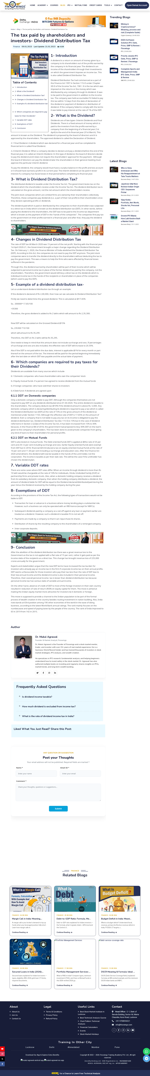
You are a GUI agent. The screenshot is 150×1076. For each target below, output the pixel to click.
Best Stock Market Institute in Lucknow (91, 1013)
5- (16, 103)
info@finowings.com (124, 1024)
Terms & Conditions (54, 1012)
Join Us (15, 1015)
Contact (118, 5)
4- (16, 99)
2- (16, 91)
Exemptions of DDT (24, 124)
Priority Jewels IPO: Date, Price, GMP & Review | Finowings (129, 59)
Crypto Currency (126, 35)
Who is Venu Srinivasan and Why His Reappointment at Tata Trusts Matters (130, 172)
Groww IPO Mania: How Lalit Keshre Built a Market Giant (130, 218)
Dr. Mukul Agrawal (46, 637)
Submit (58, 808)
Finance (16, 46)
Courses (54, 5)
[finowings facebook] (119, 1030)
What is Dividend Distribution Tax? (31, 95)
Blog (62, 5)
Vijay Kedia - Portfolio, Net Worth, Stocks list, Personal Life (130, 204)
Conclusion (21, 128)
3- (16, 95)
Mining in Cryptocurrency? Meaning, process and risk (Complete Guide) (130, 28)
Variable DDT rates (24, 120)
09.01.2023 (27, 46)
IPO (122, 51)
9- (16, 128)
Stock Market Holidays (89, 1034)
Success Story (125, 179)
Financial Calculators (89, 1027)
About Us (16, 1012)
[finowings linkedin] (128, 1030)
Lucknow (30, 1047)
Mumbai (95, 1047)
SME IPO (123, 80)
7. (16, 120)
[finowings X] (2, 1059)
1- (16, 87)
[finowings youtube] (133, 1030)
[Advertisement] (58, 841)
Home (32, 5)
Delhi (51, 1047)
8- (16, 124)
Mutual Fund (81, 5)
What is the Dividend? (25, 91)
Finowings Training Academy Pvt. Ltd (114, 1055)
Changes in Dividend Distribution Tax (32, 99)
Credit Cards (95, 5)
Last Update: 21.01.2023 (44, 46)
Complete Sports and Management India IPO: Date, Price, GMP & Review (130, 73)
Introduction (22, 87)
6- (16, 112)
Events (83, 1031)
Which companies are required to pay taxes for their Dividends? (54, 364)
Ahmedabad (74, 1047)
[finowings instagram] (123, 1030)
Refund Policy (51, 1018)
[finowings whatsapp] (146, 1051)
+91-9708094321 (123, 1021)
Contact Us (16, 1018)
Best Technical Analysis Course (93, 1018)
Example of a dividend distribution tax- (50, 284)
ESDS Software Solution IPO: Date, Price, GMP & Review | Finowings (130, 44)
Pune (117, 1047)
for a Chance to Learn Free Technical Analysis (79, 1073)
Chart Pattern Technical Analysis (89, 1022)
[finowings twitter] (114, 1030)
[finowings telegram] (146, 1058)
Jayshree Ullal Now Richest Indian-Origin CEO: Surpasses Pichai (130, 188)
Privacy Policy (52, 1015)
